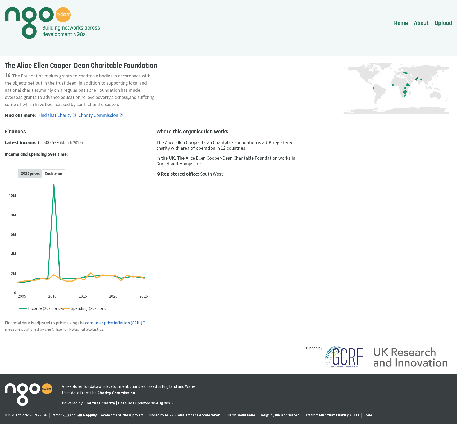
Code (367, 415)
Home (401, 23)
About (421, 23)
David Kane (245, 415)
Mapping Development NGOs (107, 415)
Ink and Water (287, 415)
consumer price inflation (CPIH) (113, 322)
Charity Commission (99, 115)
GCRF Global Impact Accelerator (192, 415)
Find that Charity (55, 115)
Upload (443, 23)
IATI (356, 415)
